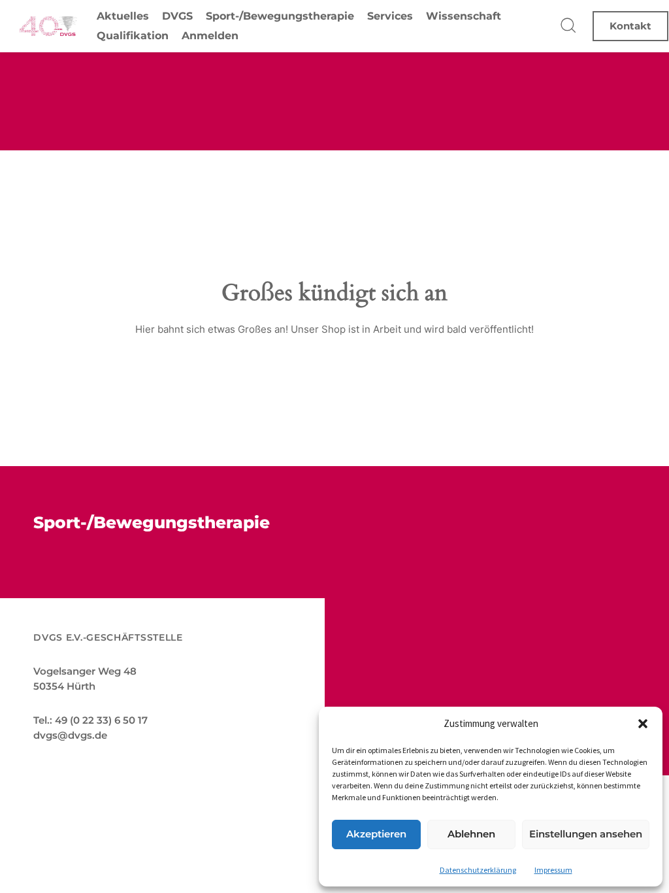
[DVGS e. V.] (48, 26)
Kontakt (630, 26)
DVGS (177, 16)
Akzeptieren (376, 834)
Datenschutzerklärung (478, 870)
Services (390, 16)
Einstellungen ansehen (585, 834)
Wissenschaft (463, 16)
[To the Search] (569, 26)
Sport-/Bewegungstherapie (280, 16)
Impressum (553, 870)
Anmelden (210, 35)
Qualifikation (133, 35)
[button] (642, 723)
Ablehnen (471, 834)
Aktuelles (123, 16)
